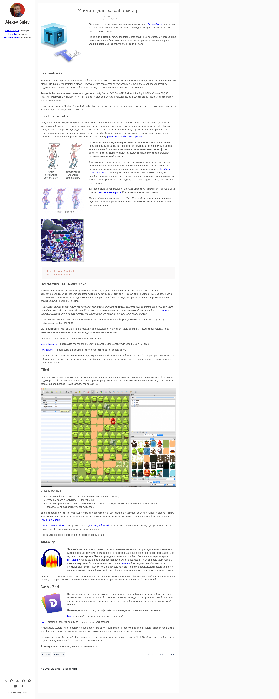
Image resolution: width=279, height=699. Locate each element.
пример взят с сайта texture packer (124, 136)
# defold (171, 654)
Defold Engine (12, 30)
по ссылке (162, 310)
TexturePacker (155, 24)
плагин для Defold (50, 519)
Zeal (43, 621)
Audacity (125, 563)
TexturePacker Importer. (109, 192)
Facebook (60, 654)
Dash (69, 616)
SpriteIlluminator (49, 343)
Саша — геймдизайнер (53, 525)
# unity (160, 654)
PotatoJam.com (12, 37)
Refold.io (12, 33)
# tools (150, 654)
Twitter (47, 654)
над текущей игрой (99, 525)
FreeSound (72, 559)
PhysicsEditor (47, 349)
